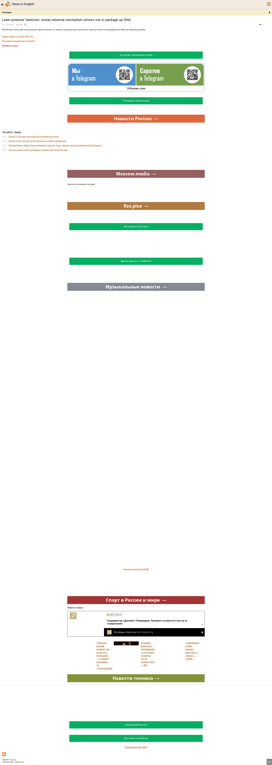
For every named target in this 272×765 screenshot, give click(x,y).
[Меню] (269, 4)
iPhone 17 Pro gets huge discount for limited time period (33, 136)
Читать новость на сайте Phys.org (17, 36)
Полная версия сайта (136, 747)
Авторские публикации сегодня (136, 55)
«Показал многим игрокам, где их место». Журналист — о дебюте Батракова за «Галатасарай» (104, 655)
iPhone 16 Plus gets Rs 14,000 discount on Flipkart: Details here (37, 141)
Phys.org (19, 25)
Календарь (7, 12)
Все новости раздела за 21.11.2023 (18, 41)
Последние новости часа (136, 101)
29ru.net (13, 759)
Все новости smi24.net (136, 738)
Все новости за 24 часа (136, 226)
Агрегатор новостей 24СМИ (136, 569)
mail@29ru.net (19, 762)
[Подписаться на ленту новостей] (4, 754)
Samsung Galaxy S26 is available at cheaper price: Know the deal (37, 150)
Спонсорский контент (136, 725)
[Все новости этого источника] (25, 24)
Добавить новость (10, 45)
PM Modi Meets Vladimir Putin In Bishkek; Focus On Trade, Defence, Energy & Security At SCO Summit (54, 145)
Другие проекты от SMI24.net (136, 261)
